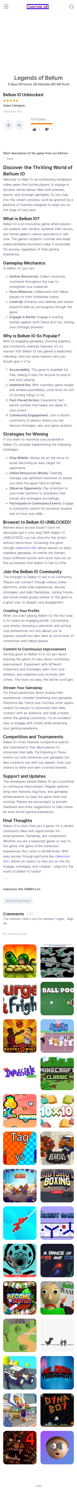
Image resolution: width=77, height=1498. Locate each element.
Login (60, 918)
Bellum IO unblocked (18, 900)
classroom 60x (12, 111)
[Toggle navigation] (6, 6)
